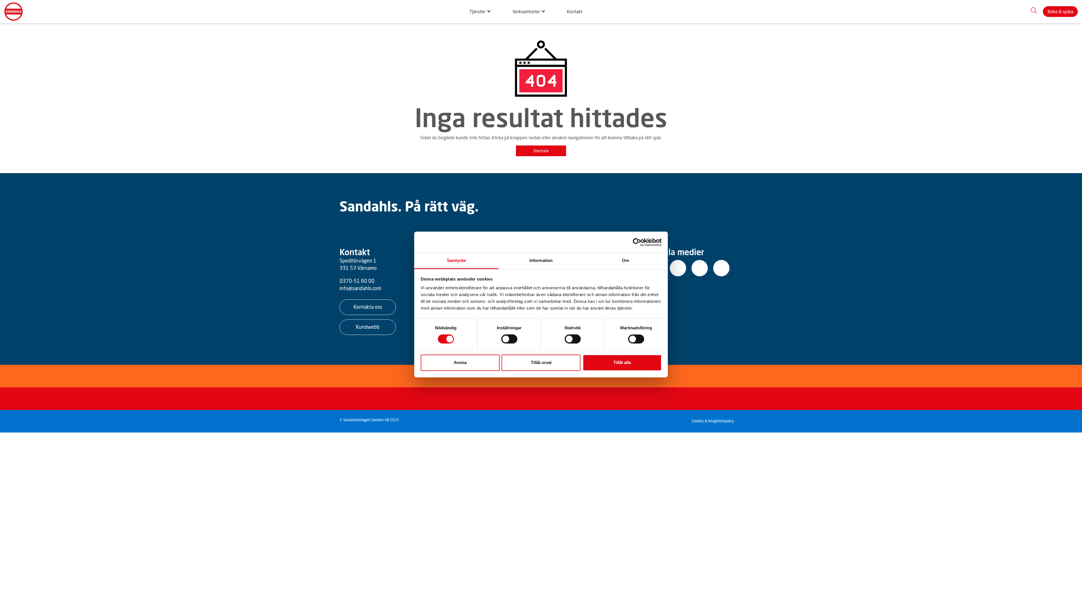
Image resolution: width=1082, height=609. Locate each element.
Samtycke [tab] (456, 260)
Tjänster (477, 11)
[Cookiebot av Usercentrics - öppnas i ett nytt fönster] (637, 242)
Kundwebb (368, 326)
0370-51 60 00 (357, 280)
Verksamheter (526, 11)
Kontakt (574, 11)
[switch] (509, 339)
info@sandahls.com (360, 288)
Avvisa (460, 362)
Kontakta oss (368, 306)
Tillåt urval (541, 362)
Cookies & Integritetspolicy (713, 421)
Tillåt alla (622, 362)
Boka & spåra (1060, 11)
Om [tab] (625, 260)
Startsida (541, 150)
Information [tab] (541, 260)
